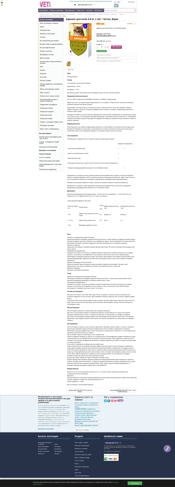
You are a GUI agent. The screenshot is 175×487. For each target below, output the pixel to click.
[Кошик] (116, 5)
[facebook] (108, 400)
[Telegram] (105, 400)
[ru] (2, 1)
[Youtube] (115, 400)
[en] (2, 5)
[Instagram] (112, 400)
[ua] (2, 3)
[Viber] (120, 400)
